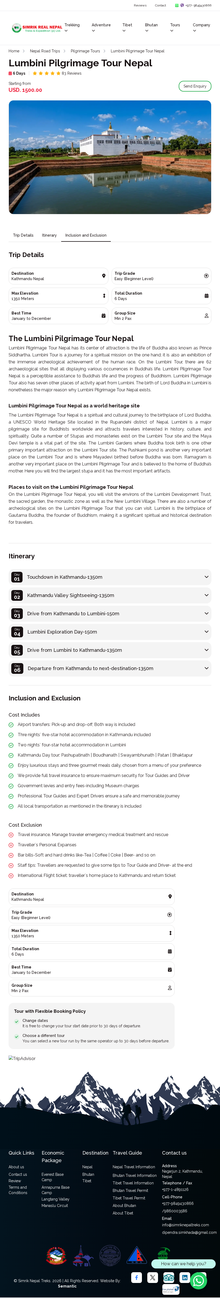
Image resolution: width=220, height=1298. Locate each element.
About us (16, 1167)
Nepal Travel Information (134, 1167)
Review (15, 1181)
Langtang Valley (55, 1199)
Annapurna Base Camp (55, 1190)
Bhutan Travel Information (135, 1175)
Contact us (18, 1174)
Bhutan (88, 1174)
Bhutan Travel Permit (130, 1190)
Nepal (87, 1167)
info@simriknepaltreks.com (185, 1225)
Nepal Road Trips (45, 51)
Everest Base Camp (53, 1177)
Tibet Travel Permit (129, 1198)
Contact (160, 5)
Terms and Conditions (18, 1190)
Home (14, 51)
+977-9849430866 (178, 1203)
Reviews (140, 5)
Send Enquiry (195, 86)
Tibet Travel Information (133, 1183)
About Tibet (123, 1213)
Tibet (86, 1181)
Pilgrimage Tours (85, 51)
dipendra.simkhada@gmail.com (189, 1232)
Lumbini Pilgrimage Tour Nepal (137, 51)
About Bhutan (124, 1205)
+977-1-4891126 (175, 1189)
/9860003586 (174, 1211)
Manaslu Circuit (55, 1205)
